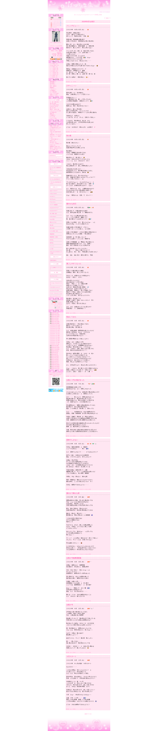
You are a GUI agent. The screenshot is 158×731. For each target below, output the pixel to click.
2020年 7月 (54, 333)
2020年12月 (54, 325)
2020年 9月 (54, 330)
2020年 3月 (54, 340)
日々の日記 (86, 81)
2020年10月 (54, 328)
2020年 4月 (54, 339)
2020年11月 (54, 327)
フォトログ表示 (57, 57)
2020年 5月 (54, 337)
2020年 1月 (54, 344)
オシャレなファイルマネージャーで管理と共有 (88, 14)
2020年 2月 (54, 342)
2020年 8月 (54, 332)
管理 (90, 81)
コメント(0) (79, 81)
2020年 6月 (54, 335)
